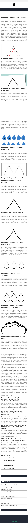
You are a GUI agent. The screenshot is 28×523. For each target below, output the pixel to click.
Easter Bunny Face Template (6, 498)
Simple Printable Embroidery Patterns (8, 496)
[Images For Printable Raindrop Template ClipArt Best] (14, 234)
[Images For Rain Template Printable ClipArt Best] (14, 327)
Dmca (4, 517)
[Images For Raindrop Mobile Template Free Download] (14, 80)
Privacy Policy (13, 517)
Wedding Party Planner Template (7, 491)
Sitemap (24, 517)
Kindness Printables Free (9, 468)
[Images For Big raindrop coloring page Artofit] (14, 204)
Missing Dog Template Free (9, 460)
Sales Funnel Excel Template (6, 493)
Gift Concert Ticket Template (6, 489)
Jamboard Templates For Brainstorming (12, 463)
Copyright (20, 517)
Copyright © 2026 (14, 521)
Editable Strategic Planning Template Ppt (9, 505)
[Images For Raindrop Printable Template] (14, 50)
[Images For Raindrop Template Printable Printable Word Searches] (14, 297)
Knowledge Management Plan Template (8, 500)
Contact (8, 517)
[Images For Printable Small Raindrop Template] (14, 264)
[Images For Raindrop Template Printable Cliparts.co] (14, 138)
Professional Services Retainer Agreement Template (15, 457)
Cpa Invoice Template (5, 503)
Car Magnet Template (8, 465)
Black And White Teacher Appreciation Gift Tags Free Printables (13, 484)
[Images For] (14, 111)
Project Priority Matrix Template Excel (8, 487)
